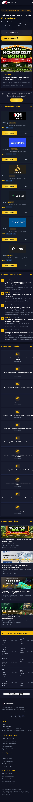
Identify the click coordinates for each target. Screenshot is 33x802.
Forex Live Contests (7, 766)
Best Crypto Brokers (7, 778)
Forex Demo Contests (7, 756)
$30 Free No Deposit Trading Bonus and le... (5, 640)
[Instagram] (19, 716)
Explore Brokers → (11, 32)
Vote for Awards (10, 38)
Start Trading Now (16, 100)
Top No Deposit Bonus (8, 738)
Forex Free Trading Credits (9, 743)
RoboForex (5, 229)
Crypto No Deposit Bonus (8, 749)
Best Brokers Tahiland (8, 784)
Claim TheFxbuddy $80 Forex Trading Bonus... (5, 672)
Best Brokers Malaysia (8, 776)
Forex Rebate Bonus (7, 761)
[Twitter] (3, 716)
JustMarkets (6, 149)
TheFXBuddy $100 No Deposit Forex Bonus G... (5, 651)
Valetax (4, 202)
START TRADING (9, 133)
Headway (5, 176)
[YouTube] (11, 716)
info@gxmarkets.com (7, 726)
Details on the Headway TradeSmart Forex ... (5, 662)
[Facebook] (15, 716)
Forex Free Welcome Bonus (9, 741)
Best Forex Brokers (7, 773)
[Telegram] (23, 716)
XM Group (5, 123)
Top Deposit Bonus (7, 758)
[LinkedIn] (7, 716)
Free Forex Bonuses (7, 746)
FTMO (4, 255)
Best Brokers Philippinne (8, 781)
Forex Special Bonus (7, 763)
